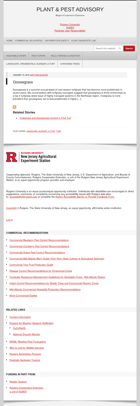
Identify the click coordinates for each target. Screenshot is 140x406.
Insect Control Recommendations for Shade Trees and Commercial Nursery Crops (54, 283)
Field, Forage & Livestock (65, 55)
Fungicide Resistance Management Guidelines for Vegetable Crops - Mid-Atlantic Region (57, 277)
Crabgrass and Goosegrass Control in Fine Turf (45, 118)
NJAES (70, 27)
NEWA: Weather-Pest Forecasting (28, 341)
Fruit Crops (38, 55)
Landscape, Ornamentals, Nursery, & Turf (30, 63)
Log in (9, 219)
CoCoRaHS (19, 328)
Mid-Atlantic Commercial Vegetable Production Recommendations (45, 289)
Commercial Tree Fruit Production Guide (31, 264)
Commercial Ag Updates (29, 40)
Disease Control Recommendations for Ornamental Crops (41, 271)
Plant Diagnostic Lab (83, 40)
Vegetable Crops (15, 55)
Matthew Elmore (39, 74)
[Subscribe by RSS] (14, 107)
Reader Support (18, 381)
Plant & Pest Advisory (70, 9)
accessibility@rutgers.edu (23, 196)
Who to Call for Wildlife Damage (27, 347)
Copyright (11, 208)
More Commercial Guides (23, 295)
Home (9, 40)
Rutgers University (70, 24)
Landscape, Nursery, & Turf (40, 131)
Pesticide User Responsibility (70, 30)
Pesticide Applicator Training (25, 360)
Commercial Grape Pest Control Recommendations (37, 252)
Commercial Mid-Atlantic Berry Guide (57, 258)
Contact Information (20, 317)
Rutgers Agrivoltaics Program (25, 354)
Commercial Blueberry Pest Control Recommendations (39, 240)
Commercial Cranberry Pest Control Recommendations (39, 246)
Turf (58, 131)
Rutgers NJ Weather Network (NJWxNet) (32, 323)
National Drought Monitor (26, 334)
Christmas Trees (70, 63)
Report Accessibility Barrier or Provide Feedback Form (84, 196)
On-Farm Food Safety (57, 40)
